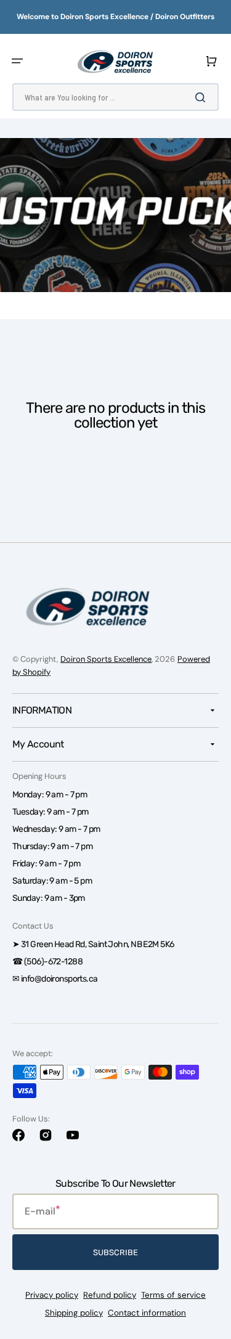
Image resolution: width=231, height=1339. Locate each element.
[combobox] (115, 97)
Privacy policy (51, 1295)
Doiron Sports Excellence (106, 659)
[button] (17, 61)
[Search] (203, 97)
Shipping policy (74, 1313)
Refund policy (109, 1295)
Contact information (147, 1313)
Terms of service (173, 1295)
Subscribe (115, 1252)
